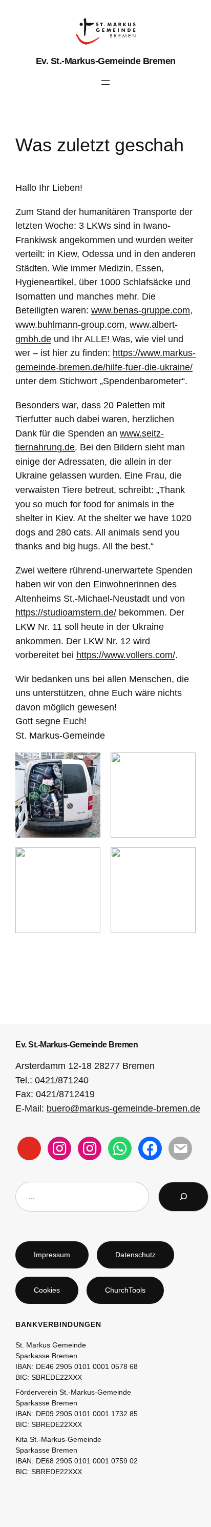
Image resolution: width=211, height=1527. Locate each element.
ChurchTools (125, 1290)
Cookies (47, 1290)
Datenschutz (135, 1255)
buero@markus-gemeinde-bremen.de (123, 1108)
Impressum (52, 1255)
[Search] (183, 1197)
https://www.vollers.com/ (125, 654)
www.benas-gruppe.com (140, 310)
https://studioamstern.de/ (65, 612)
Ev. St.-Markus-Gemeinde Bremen (106, 60)
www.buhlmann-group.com (69, 324)
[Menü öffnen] (105, 82)
